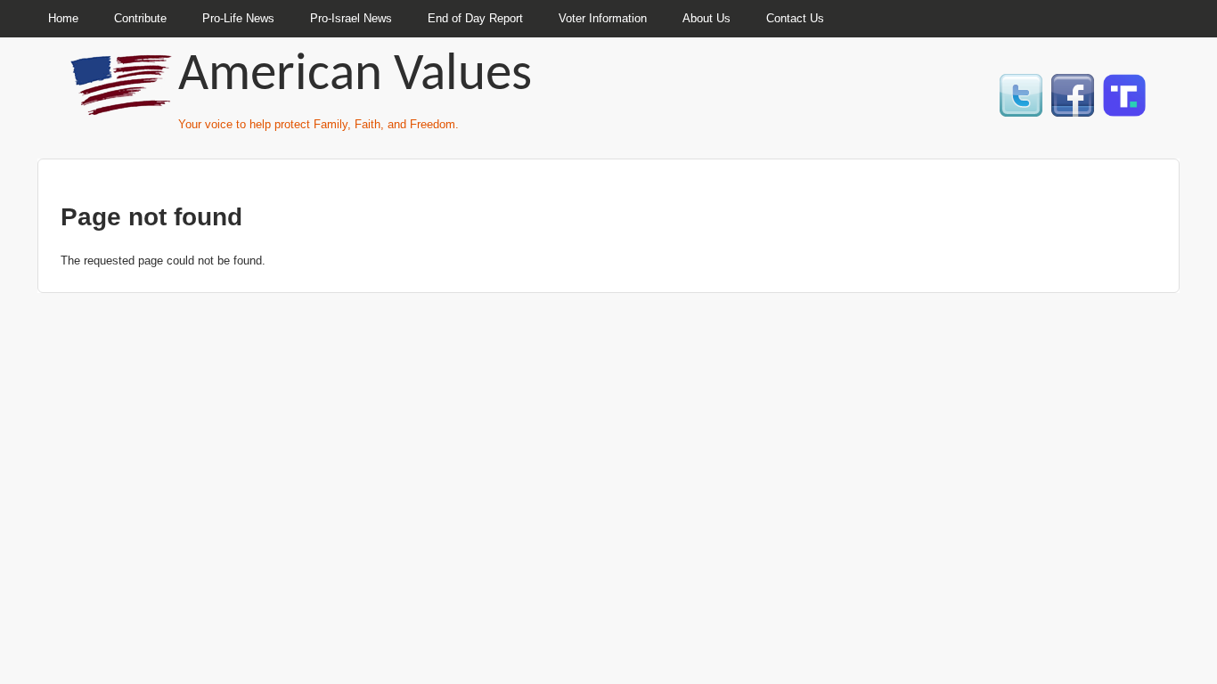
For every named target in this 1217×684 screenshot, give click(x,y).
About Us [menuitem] (706, 18)
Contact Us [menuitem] (795, 18)
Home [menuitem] (63, 18)
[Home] (123, 107)
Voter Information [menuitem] (603, 18)
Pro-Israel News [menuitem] (351, 18)
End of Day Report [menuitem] (475, 18)
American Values (355, 76)
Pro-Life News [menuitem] (238, 18)
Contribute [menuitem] (140, 18)
